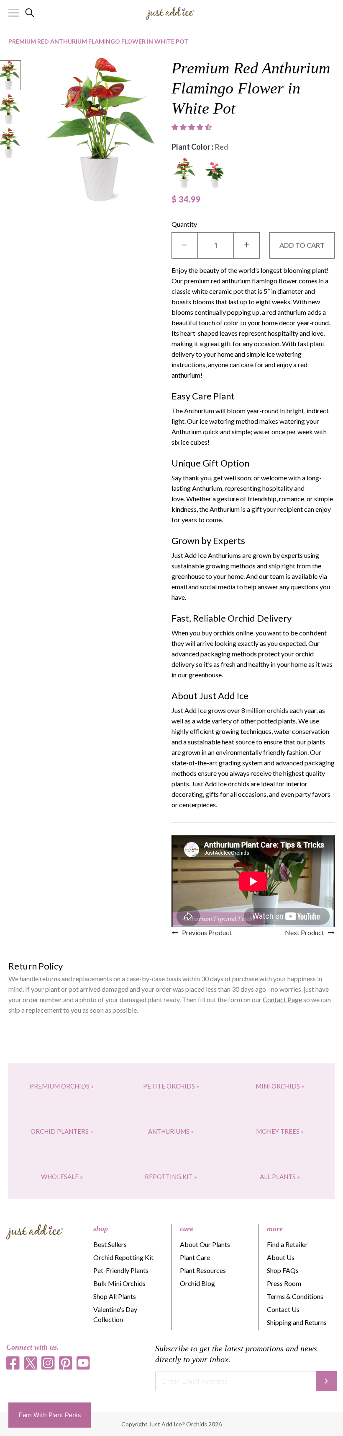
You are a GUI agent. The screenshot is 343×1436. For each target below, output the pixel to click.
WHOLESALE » (62, 1176)
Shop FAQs (283, 1270)
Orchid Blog (197, 1283)
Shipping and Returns (297, 1322)
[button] (192, 127)
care (186, 1228)
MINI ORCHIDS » (280, 1086)
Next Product (306, 932)
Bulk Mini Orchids (119, 1283)
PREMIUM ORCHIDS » (62, 1086)
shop (100, 1228)
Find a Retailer (287, 1244)
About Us (280, 1257)
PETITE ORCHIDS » (171, 1086)
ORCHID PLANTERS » (62, 1131)
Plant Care (195, 1257)
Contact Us (283, 1309)
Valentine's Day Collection (115, 1314)
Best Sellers (110, 1244)
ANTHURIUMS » (171, 1131)
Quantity (184, 224)
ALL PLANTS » (280, 1176)
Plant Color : (200, 146)
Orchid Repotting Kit (123, 1257)
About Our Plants (205, 1244)
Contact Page (282, 999)
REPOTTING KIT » (171, 1176)
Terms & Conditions (295, 1296)
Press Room (284, 1283)
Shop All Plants (114, 1296)
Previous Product (205, 932)
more (275, 1228)
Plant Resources (203, 1270)
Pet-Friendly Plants (120, 1270)
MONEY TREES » (280, 1131)
